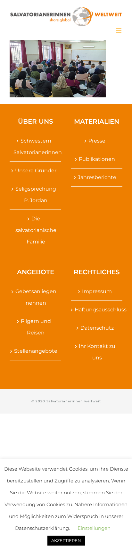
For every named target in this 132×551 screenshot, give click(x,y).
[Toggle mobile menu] (119, 30)
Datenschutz (97, 328)
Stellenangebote (35, 351)
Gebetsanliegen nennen (35, 297)
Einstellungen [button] (94, 528)
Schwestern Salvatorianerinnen (35, 146)
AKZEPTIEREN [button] (66, 540)
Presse (96, 141)
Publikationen (97, 159)
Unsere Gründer (35, 171)
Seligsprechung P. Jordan (35, 194)
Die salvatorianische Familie (35, 230)
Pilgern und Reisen (36, 327)
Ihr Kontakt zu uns (97, 352)
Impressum (97, 291)
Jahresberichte (97, 177)
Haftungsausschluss (97, 310)
